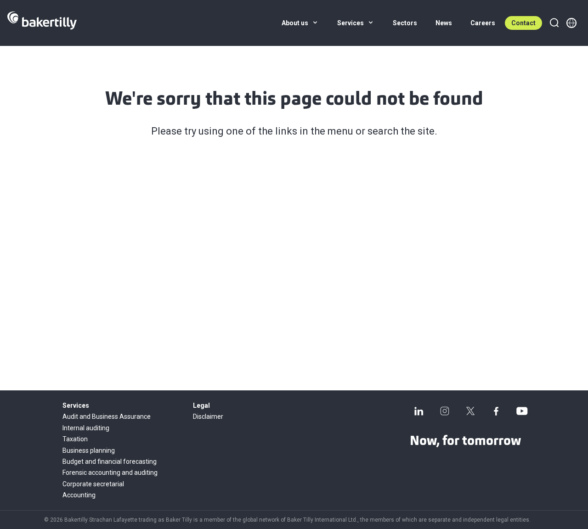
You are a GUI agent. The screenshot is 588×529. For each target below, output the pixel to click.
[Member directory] (571, 22)
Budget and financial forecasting (109, 461)
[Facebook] (496, 411)
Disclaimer (208, 416)
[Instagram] (444, 411)
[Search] (554, 23)
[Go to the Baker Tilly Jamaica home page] (42, 23)
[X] (470, 411)
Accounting (79, 495)
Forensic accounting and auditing (110, 472)
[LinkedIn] (419, 411)
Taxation (75, 439)
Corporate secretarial (93, 484)
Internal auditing (85, 428)
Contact (523, 23)
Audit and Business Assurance (106, 416)
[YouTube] (522, 411)
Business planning (88, 450)
